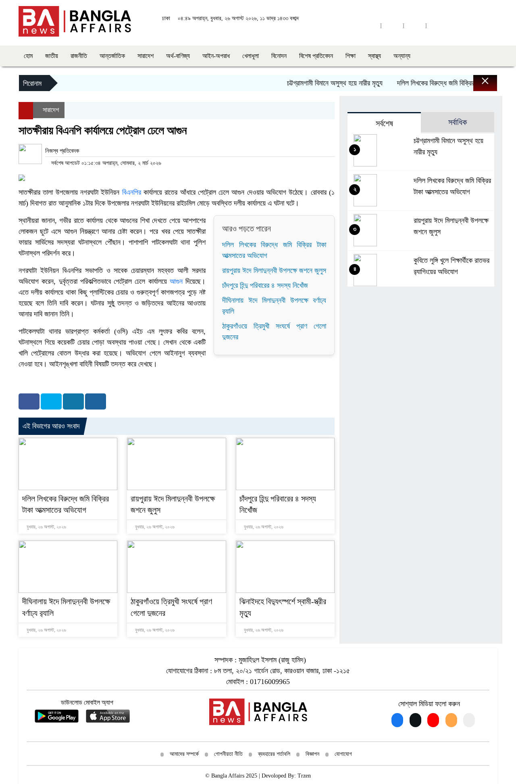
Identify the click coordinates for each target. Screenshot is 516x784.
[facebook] (370, 25)
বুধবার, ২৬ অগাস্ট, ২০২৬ (45, 527)
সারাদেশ (145, 55)
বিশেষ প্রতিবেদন (316, 55)
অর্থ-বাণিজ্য (178, 55)
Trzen (304, 776)
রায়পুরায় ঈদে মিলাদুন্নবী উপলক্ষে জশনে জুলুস (274, 270)
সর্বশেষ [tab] (384, 123)
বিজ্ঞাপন (312, 754)
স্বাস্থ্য (374, 55)
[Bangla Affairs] (75, 21)
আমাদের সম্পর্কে (184, 754)
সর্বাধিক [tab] (457, 122)
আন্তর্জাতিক (112, 55)
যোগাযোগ (343, 754)
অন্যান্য (401, 55)
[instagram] (415, 25)
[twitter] (437, 25)
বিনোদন (279, 55)
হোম (28, 55)
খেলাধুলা (250, 55)
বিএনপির (131, 192)
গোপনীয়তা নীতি (228, 754)
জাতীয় (51, 55)
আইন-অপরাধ (216, 55)
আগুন (176, 281)
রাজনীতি (79, 55)
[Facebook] (29, 401)
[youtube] (392, 25)
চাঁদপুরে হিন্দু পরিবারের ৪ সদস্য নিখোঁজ (265, 285)
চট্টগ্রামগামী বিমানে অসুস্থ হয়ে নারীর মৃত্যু (326, 83)
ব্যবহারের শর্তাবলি (274, 754)
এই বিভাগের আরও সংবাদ (51, 426)
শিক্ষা (350, 55)
